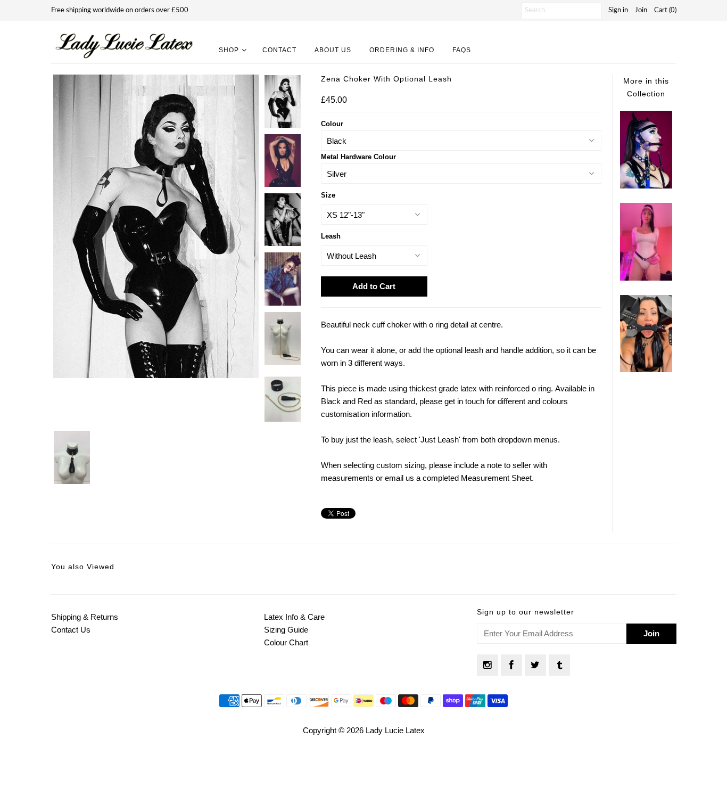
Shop (229, 50)
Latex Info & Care (294, 616)
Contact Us (70, 629)
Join (641, 10)
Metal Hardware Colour (358, 157)
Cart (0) (665, 10)
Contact (279, 50)
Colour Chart (286, 642)
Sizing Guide (286, 629)
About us (333, 50)
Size (328, 195)
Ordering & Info (401, 50)
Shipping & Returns (84, 616)
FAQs (461, 50)
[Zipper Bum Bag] (646, 277)
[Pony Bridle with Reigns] (646, 185)
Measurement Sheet (496, 477)
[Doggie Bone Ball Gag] (646, 369)
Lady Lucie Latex (395, 730)
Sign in (618, 10)
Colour (332, 124)
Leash (331, 236)
